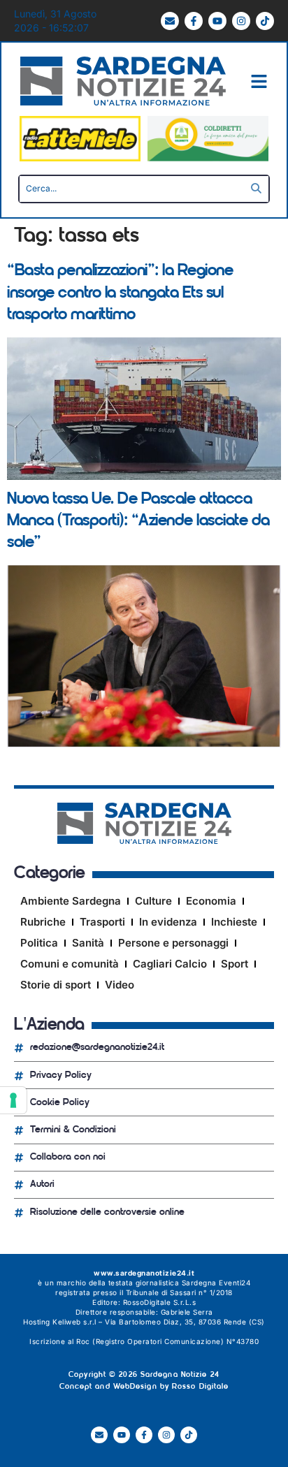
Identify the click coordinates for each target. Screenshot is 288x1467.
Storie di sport (55, 984)
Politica (39, 942)
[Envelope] (170, 21)
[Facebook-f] (194, 21)
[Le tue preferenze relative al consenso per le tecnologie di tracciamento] (13, 1100)
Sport (234, 963)
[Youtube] (217, 21)
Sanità (88, 942)
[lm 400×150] (80, 157)
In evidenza (168, 921)
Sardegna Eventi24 (216, 1282)
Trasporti (102, 921)
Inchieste (234, 921)
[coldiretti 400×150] (207, 157)
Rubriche (43, 921)
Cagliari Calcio (170, 963)
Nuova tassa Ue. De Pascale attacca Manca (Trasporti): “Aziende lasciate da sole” (138, 521)
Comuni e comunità (69, 963)
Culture (153, 900)
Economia (211, 900)
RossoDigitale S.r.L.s (159, 1302)
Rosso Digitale (200, 1387)
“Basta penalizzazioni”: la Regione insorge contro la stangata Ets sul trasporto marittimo (120, 293)
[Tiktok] (265, 21)
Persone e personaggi (173, 942)
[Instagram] (241, 21)
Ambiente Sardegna (70, 900)
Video (119, 984)
